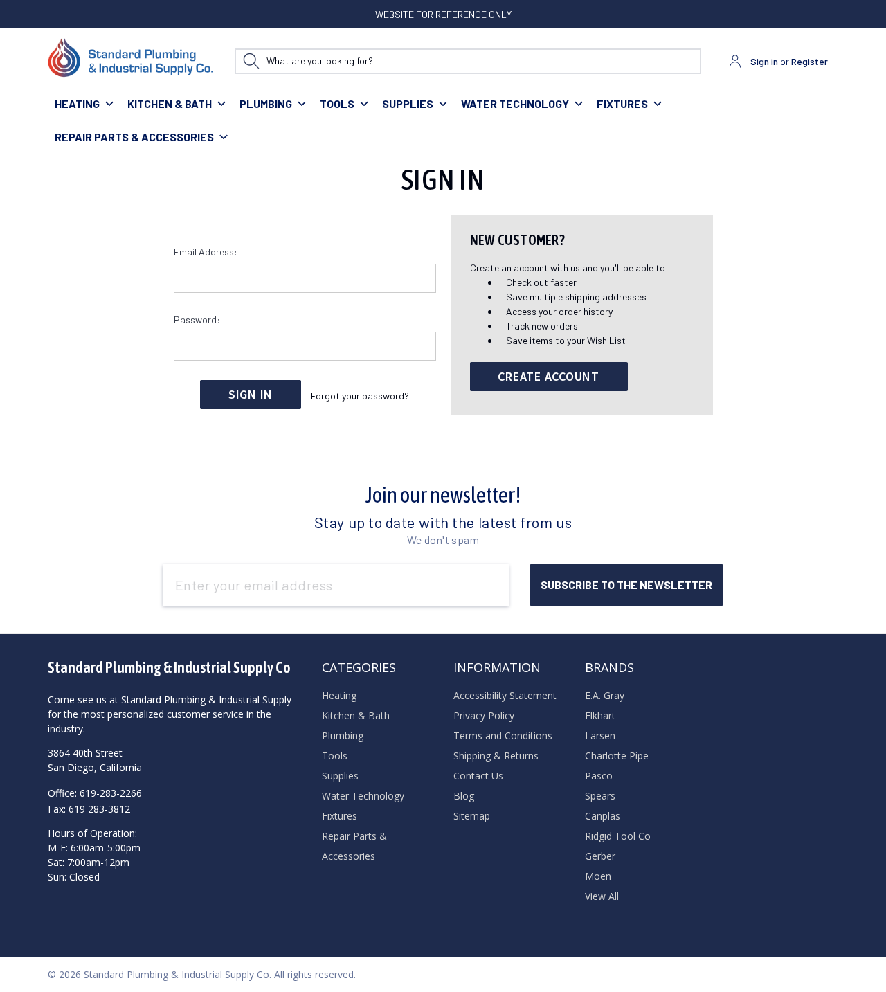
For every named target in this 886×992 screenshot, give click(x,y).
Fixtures (622, 103)
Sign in (764, 61)
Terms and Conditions (502, 735)
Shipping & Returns (496, 755)
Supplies (407, 103)
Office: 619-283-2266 (95, 793)
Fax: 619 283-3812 (89, 808)
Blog (463, 795)
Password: (197, 319)
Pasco (599, 775)
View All (602, 896)
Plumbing (265, 103)
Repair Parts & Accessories (134, 136)
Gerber (600, 856)
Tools (337, 103)
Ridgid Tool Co (618, 835)
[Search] (251, 61)
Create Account (548, 376)
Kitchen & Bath (169, 103)
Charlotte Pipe (617, 755)
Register (809, 61)
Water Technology (515, 103)
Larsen (600, 735)
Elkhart (600, 715)
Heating (77, 103)
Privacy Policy (483, 715)
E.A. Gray (604, 695)
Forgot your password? (360, 396)
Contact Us (478, 775)
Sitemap (471, 815)
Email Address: (205, 252)
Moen (598, 876)
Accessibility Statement (505, 695)
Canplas (602, 815)
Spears (600, 795)
